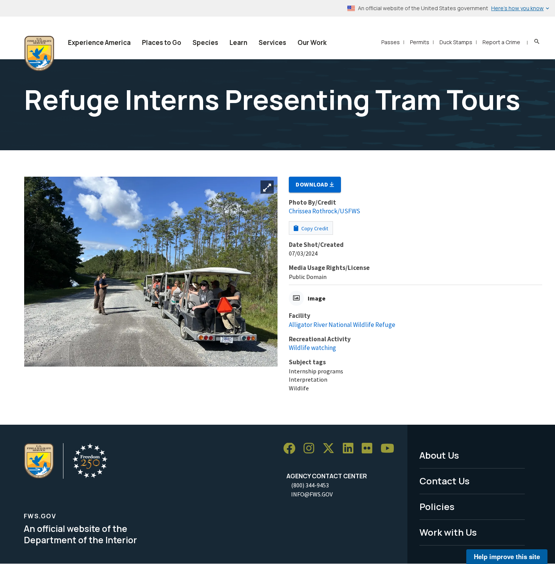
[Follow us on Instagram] (311, 449)
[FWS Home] (39, 53)
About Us (439, 455)
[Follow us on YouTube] (390, 449)
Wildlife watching (312, 348)
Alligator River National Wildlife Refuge (342, 325)
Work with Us (448, 532)
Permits (419, 42)
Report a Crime (501, 42)
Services (272, 42)
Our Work (312, 42)
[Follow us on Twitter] (331, 449)
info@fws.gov (312, 494)
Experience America (99, 42)
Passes (390, 42)
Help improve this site (507, 556)
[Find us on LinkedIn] (351, 449)
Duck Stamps (455, 42)
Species (205, 42)
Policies (437, 506)
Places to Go (161, 42)
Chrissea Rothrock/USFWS (324, 211)
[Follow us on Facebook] (292, 449)
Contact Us (444, 481)
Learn (238, 42)
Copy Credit (314, 228)
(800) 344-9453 (310, 485)
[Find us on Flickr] (370, 449)
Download (313, 184)
